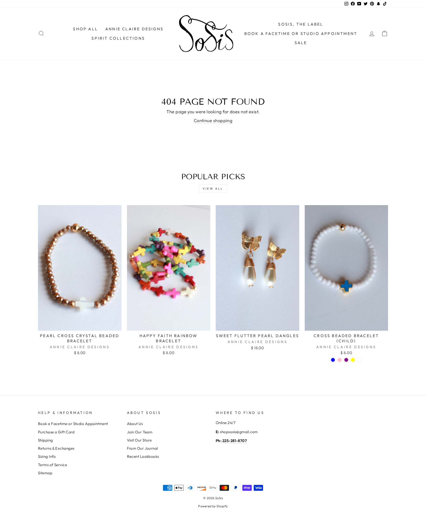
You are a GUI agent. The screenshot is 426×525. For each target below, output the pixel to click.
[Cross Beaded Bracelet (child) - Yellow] (353, 360)
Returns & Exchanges (56, 448)
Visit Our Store (139, 440)
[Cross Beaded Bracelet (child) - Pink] (339, 360)
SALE (301, 42)
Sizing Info (47, 456)
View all (213, 188)
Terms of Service (52, 464)
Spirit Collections (118, 38)
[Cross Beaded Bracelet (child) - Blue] (333, 360)
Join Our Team (140, 432)
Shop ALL (85, 28)
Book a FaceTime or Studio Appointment (300, 33)
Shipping (45, 440)
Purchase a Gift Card (56, 432)
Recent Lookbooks (143, 456)
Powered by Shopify (213, 506)
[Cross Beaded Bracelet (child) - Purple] (346, 360)
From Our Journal (142, 448)
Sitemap (45, 473)
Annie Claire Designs (134, 28)
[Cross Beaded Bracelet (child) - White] (359, 360)
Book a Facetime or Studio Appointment (73, 423)
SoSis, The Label (300, 24)
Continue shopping (213, 120)
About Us (135, 423)
